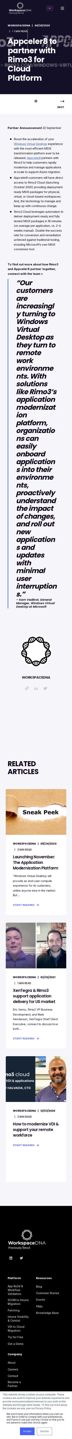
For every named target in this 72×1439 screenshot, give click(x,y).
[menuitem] (21, 1280)
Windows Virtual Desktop (30, 144)
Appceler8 (34, 158)
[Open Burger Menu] (62, 8)
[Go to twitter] (45, 688)
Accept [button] (27, 1431)
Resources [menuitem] (44, 1278)
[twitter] (20, 1258)
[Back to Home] (20, 8)
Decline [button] (44, 1431)
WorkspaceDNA (19, 25)
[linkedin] (12, 1258)
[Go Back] (36, 101)
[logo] (27, 1236)
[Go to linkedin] (36, 688)
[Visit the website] (26, 688)
